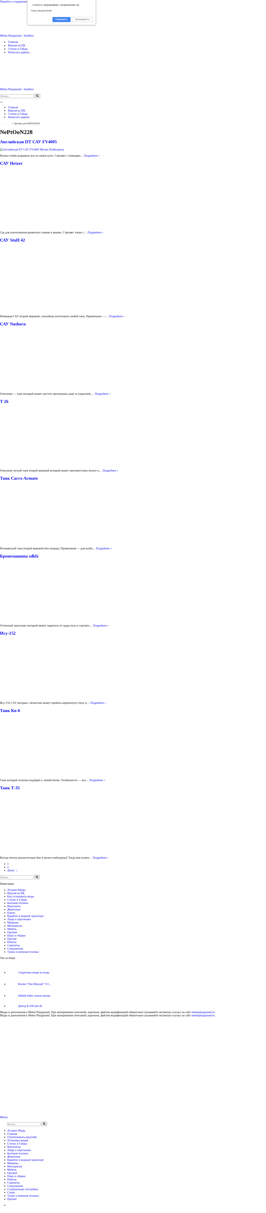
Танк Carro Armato (19, 478)
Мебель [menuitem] (11, 1169)
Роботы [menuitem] (11, 1179)
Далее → (12, 870)
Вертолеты (14, 906)
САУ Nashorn (13, 324)
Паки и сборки (16, 935)
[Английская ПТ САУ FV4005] (32, 149)
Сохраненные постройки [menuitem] (22, 1189)
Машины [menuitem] (12, 1163)
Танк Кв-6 (10, 710)
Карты (11, 912)
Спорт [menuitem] (11, 1192)
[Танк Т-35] (63, 851)
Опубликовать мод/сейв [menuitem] (22, 1137)
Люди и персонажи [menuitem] (19, 1150)
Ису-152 (8, 633)
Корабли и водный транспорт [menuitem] (25, 1159)
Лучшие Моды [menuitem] (16, 1130)
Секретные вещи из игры (33, 972)
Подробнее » (92, 155)
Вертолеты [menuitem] (14, 1146)
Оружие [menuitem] (12, 1172)
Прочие (12, 938)
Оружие (12, 932)
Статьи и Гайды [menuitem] (17, 1143)
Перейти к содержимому (15, 1)
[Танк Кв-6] (63, 774)
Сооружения (15, 948)
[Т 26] (63, 464)
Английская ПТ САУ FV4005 (28, 141)
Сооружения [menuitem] (15, 1185)
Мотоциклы (14, 925)
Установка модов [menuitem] (17, 1140)
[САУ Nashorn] (63, 387)
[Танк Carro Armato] (63, 542)
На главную (6, 123)
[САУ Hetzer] (63, 226)
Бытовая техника (17, 902)
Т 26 (4, 401)
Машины (12, 922)
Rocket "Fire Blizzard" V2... (34, 984)
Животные (13, 909)
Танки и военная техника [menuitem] (23, 1195)
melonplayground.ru (203, 1012)
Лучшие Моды (16, 889)
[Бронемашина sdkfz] (63, 619)
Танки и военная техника (23, 951)
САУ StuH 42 (12, 240)
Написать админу (19, 52)
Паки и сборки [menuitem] (16, 1176)
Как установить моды (20, 896)
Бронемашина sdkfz (19, 556)
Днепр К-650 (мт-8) (30, 1005)
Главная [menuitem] (12, 1133)
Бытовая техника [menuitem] (17, 1153)
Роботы (11, 942)
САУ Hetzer (11, 163)
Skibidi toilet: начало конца (34, 995)
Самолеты (13, 945)
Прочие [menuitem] (12, 1199)
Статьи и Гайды (18, 48)
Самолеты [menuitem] (13, 1182)
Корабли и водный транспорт (25, 915)
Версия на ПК (16, 45)
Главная (13, 41)
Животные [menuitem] (13, 1156)
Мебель (11, 929)
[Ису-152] (63, 696)
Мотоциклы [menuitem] (14, 1166)
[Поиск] (37, 96)
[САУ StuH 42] (63, 310)
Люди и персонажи (19, 919)
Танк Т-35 (10, 787)
